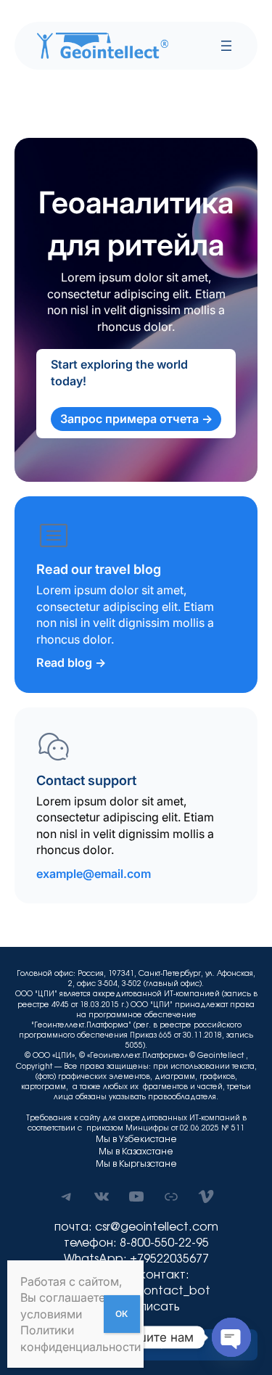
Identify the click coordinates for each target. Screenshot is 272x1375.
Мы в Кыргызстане (136, 1163)
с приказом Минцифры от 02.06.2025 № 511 (161, 1128)
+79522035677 (169, 1259)
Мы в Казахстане (136, 1151)
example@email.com (93, 873)
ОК (121, 1313)
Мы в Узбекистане (136, 1139)
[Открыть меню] (226, 45)
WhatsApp (93, 1259)
